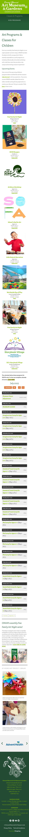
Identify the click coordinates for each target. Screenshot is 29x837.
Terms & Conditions (19, 828)
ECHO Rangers (14, 152)
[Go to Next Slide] (27, 743)
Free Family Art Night (14, 117)
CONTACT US (14, 793)
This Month (8, 387)
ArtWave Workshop (14, 187)
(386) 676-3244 (13, 791)
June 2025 (6, 615)
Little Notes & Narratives (14, 257)
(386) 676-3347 (11, 787)
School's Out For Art (14, 222)
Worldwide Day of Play (14, 292)
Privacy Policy (8, 828)
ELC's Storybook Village (14, 362)
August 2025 (11, 615)
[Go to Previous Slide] (2, 743)
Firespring (17, 831)
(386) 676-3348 (11, 789)
